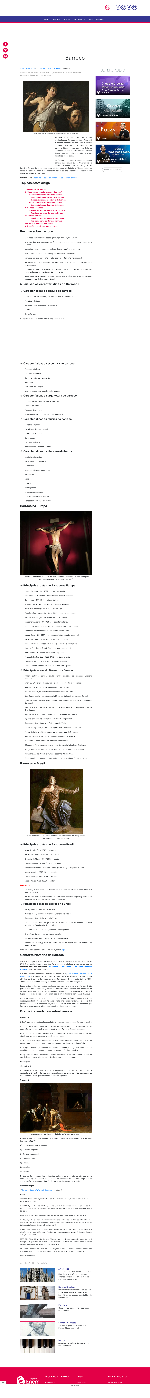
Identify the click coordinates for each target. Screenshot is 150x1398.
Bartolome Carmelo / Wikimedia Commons (37, 1190)
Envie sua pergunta (115, 1382)
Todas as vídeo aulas (113, 170)
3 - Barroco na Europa (34, 208)
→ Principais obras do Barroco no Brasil (45, 221)
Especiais (66, 19)
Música (61, 1340)
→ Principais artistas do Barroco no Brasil (46, 218)
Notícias (46, 19)
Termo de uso (81, 1382)
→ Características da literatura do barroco (46, 205)
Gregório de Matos (67, 1323)
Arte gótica (63, 1269)
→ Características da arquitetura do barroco (47, 200)
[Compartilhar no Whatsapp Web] (5, 56)
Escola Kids (100, 19)
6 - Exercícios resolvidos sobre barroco (41, 226)
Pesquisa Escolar (79, 19)
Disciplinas (56, 19)
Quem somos (50, 1382)
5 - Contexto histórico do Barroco (39, 223)
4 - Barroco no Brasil (33, 216)
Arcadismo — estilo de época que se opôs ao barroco (54, 178)
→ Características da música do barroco (45, 202)
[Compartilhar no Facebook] (5, 44)
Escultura (62, 1305)
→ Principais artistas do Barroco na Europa (47, 210)
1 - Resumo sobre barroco (35, 189)
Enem (91, 19)
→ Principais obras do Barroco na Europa (46, 213)
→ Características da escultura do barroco (46, 197)
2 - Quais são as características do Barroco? (43, 192)
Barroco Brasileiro (66, 1287)
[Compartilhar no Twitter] (5, 50)
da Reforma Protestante (60, 967)
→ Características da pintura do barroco (45, 194)
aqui (63, 950)
